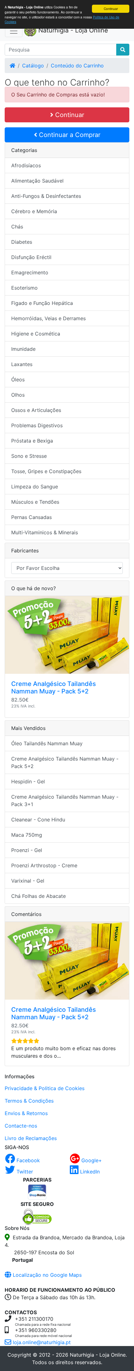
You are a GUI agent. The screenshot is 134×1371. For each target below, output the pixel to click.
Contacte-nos (21, 1126)
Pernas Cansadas (31, 517)
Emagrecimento (29, 272)
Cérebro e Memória (34, 211)
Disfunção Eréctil (31, 257)
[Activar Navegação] (13, 31)
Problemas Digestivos (37, 425)
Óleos (18, 379)
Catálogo (33, 65)
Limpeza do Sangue (34, 486)
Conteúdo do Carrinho (77, 65)
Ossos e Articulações (36, 410)
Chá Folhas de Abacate (38, 896)
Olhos (18, 395)
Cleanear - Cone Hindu (38, 819)
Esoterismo (24, 288)
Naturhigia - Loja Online (72, 30)
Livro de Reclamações (31, 1138)
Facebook (27, 1160)
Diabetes (21, 242)
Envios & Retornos (26, 1113)
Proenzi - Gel (26, 850)
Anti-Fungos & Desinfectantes (46, 196)
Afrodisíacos (26, 165)
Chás (17, 226)
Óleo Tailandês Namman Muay (47, 743)
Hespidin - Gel (28, 781)
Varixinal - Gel (27, 881)
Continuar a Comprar (68, 135)
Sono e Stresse (29, 456)
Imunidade (23, 349)
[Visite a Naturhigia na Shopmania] (37, 1191)
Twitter (24, 1171)
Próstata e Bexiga (32, 441)
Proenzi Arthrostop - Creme (44, 865)
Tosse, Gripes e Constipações (46, 471)
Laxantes (21, 364)
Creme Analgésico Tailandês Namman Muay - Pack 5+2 (53, 687)
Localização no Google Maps (46, 1275)
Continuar (111, 8)
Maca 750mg (26, 835)
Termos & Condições (29, 1101)
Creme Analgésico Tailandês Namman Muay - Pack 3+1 (64, 800)
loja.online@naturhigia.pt (41, 1342)
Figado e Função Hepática (42, 303)
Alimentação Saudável (37, 181)
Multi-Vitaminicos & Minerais (44, 532)
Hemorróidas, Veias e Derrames (48, 318)
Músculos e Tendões (35, 502)
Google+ (91, 1160)
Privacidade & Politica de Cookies (44, 1088)
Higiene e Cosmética (35, 334)
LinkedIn (89, 1171)
